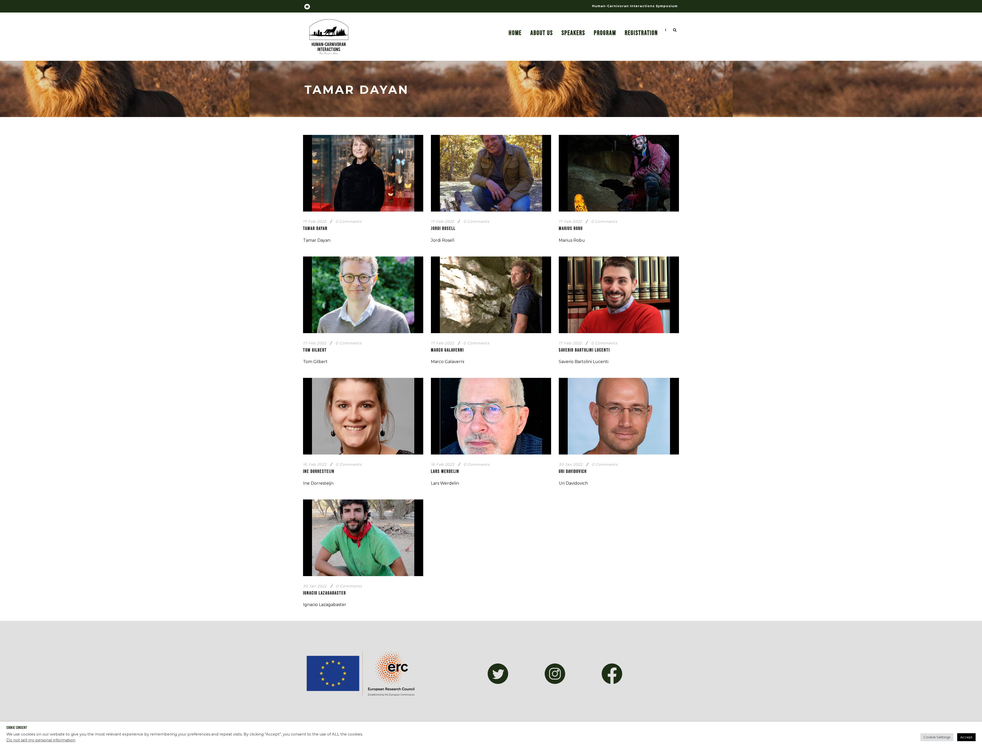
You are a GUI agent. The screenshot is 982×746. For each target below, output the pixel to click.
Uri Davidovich (573, 471)
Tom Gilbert (315, 350)
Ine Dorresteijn (318, 471)
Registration (641, 33)
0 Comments (349, 221)
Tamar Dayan (315, 228)
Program (605, 33)
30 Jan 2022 (571, 464)
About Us (541, 33)
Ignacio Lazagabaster (324, 593)
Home (515, 33)
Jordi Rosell (443, 228)
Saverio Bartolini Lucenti (584, 350)
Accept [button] (966, 737)
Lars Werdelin (445, 471)
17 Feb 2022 (314, 221)
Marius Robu (571, 228)
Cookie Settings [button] (936, 737)
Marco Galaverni (447, 350)
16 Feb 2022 (315, 464)
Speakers (573, 33)
